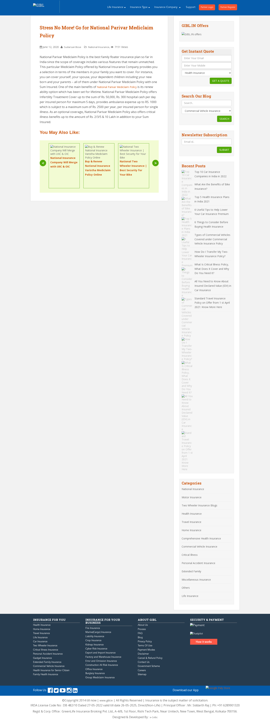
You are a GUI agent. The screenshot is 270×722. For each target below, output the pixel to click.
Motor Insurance (191, 497)
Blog (140, 637)
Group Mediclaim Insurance (100, 677)
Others (186, 587)
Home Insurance (191, 530)
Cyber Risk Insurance (96, 648)
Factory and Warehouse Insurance (103, 657)
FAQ (140, 633)
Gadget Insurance (42, 658)
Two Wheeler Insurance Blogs (199, 505)
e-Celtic (154, 717)
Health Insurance (192, 513)
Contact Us (144, 662)
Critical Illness (190, 555)
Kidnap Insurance (94, 644)
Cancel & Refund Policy (150, 658)
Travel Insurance (191, 522)
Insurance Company (166, 7)
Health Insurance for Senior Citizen (51, 670)
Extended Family (191, 571)
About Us (143, 625)
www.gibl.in (106, 700)
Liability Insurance (94, 636)
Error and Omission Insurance (101, 661)
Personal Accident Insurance (198, 563)
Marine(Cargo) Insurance (98, 632)
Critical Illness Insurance (45, 649)
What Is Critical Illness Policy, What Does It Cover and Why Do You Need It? (212, 269)
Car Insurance (40, 641)
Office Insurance (93, 669)
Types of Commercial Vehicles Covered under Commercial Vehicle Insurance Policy (212, 239)
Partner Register (227, 7)
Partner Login (207, 7)
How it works (204, 641)
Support (190, 7)
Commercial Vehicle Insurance (199, 546)
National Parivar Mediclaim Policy (117, 87)
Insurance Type (138, 7)
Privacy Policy (145, 641)
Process (142, 629)
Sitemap (142, 674)
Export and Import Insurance (100, 652)
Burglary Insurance (95, 673)
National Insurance (98, 47)
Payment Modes (146, 649)
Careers (142, 670)
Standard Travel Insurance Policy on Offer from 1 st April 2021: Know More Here (212, 303)
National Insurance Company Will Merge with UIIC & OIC (64, 162)
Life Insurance (115, 7)
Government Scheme (149, 666)
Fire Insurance (92, 628)
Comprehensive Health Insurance (201, 538)
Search (224, 118)
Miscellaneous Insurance (196, 579)
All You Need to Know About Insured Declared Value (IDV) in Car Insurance (213, 286)
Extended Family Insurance (47, 662)
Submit (224, 150)
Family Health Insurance (45, 674)
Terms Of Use (145, 645)
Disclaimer (143, 653)
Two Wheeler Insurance (45, 645)
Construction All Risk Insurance (101, 665)
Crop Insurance (93, 640)
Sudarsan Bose (72, 47)
